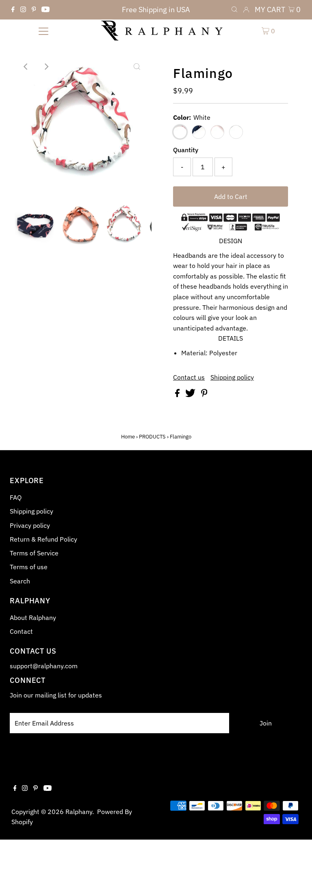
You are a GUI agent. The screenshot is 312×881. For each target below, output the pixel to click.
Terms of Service (34, 553)
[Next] (46, 67)
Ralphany (78, 812)
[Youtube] (45, 9)
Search (20, 581)
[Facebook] (13, 9)
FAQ (16, 497)
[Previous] (26, 67)
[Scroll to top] (296, 865)
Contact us (189, 377)
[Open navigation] (43, 30)
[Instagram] (23, 9)
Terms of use (29, 567)
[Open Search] (234, 9)
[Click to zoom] (137, 67)
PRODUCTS (152, 436)
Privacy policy (30, 525)
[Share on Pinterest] (204, 395)
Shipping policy (232, 377)
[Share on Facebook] (178, 395)
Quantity (185, 150)
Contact (21, 631)
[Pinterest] (34, 9)
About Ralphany (33, 617)
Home (128, 436)
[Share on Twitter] (191, 395)
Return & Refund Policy (43, 539)
